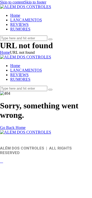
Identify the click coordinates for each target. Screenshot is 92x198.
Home (5, 52)
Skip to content (12, 2)
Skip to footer (35, 2)
